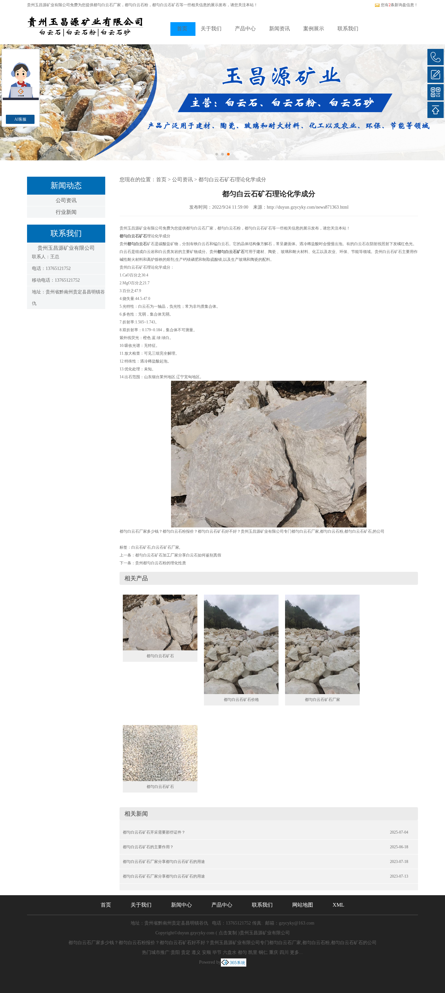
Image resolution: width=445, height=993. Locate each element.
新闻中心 (181, 905)
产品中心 (245, 28)
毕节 (217, 952)
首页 (182, 28)
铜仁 (263, 952)
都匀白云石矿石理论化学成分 (232, 179)
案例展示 (313, 28)
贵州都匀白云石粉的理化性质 (160, 563)
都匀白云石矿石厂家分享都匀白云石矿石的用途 (164, 861)
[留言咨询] (435, 75)
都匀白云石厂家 (107, 5)
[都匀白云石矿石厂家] (322, 644)
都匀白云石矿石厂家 (322, 699)
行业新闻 (66, 212)
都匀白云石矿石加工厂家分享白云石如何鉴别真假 (178, 555)
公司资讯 (66, 200)
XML (338, 905)
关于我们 (211, 28)
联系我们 (347, 28)
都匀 (242, 952)
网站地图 (302, 905)
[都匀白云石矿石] (160, 622)
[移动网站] (435, 92)
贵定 (185, 952)
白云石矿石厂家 (165, 547)
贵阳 (175, 952)
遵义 (196, 952)
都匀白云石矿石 (160, 656)
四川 (284, 952)
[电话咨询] (435, 57)
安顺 (206, 952)
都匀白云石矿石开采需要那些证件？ (154, 832)
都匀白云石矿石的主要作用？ (148, 847)
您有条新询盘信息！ (399, 5)
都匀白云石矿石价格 (241, 699)
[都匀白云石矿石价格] (241, 644)
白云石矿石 (141, 547)
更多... (296, 952)
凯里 (252, 952)
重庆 (273, 952)
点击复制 (228, 932)
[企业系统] (233, 962)
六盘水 (230, 952)
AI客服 (20, 119)
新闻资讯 (279, 28)
